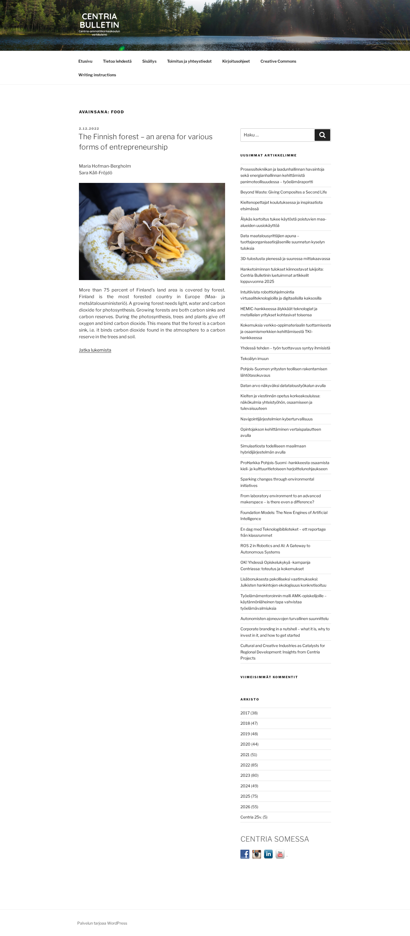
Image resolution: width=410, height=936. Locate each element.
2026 (245, 806)
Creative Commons (278, 61)
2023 (245, 775)
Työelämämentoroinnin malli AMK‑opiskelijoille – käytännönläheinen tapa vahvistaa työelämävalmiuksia (283, 602)
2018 (245, 723)
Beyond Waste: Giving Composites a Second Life (283, 192)
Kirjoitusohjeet (236, 61)
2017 (245, 712)
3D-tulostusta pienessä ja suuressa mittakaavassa (285, 258)
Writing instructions (97, 74)
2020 (245, 744)
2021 (245, 754)
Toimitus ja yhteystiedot (189, 61)
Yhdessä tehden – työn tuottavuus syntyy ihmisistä (285, 348)
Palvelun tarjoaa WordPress (102, 923)
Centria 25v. (251, 817)
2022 (245, 765)
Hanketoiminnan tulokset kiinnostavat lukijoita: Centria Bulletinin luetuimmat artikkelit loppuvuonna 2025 (282, 275)
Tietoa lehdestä (117, 61)
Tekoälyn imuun (254, 358)
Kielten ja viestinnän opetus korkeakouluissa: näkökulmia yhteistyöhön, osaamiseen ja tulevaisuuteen (280, 402)
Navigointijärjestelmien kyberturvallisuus (276, 418)
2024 (245, 785)
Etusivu (85, 61)
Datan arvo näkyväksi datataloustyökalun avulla (283, 385)
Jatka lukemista (95, 350)
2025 (245, 796)
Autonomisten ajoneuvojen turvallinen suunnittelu (284, 618)
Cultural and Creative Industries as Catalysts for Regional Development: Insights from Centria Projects (282, 651)
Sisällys (149, 61)
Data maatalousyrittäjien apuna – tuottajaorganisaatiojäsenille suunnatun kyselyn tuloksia (282, 242)
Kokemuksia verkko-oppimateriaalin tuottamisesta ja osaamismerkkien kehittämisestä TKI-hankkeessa (285, 331)
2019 (245, 733)
